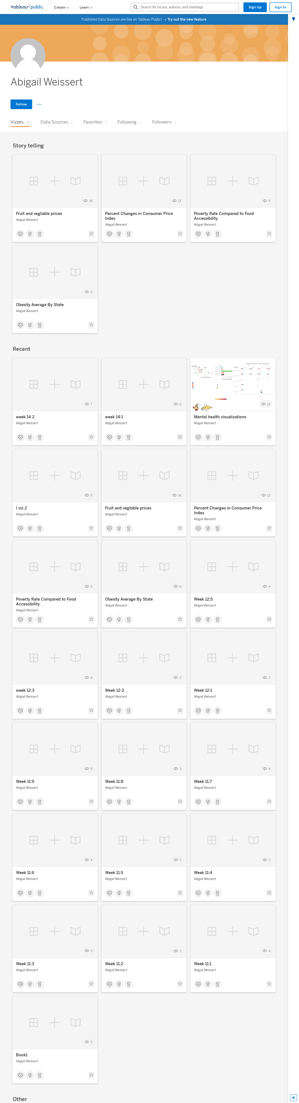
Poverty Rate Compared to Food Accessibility (224, 216)
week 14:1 (114, 417)
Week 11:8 (114, 781)
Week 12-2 (114, 690)
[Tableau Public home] (27, 7)
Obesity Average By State (40, 304)
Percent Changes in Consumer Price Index (139, 216)
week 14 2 (25, 417)
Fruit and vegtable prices (39, 213)
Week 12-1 (203, 690)
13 (179, 201)
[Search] (135, 7)
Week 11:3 (25, 963)
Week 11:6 (25, 872)
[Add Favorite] (91, 234)
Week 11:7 (203, 781)
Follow (21, 104)
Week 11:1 (202, 963)
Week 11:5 (114, 872)
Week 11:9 (25, 781)
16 (90, 201)
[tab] (293, 19)
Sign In (280, 7)
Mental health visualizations (220, 417)
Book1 (22, 1055)
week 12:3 (25, 690)
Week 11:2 (114, 963)
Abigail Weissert (27, 220)
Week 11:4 (203, 872)
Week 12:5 (203, 599)
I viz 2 (21, 508)
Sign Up (255, 7)
